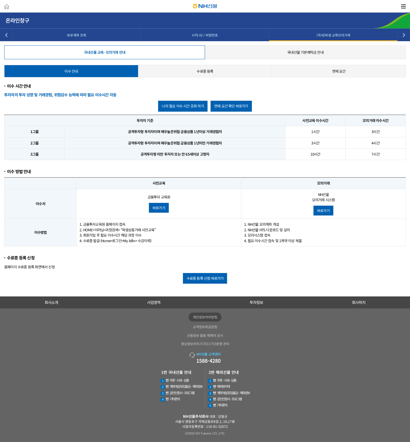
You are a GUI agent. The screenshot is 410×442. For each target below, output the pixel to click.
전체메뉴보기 (403, 6)
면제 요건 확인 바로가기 (231, 106)
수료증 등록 (205, 71)
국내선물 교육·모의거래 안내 (104, 52)
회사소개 (51, 302)
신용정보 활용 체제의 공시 (205, 335)
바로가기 (159, 207)
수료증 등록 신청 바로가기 (205, 278)
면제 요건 (339, 71)
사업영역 (153, 302)
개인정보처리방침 (205, 317)
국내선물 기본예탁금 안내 (305, 52)
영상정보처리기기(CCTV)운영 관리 (205, 343)
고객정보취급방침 (205, 326)
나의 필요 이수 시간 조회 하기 (183, 106)
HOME (6, 7)
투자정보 (256, 302)
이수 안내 (71, 71)
